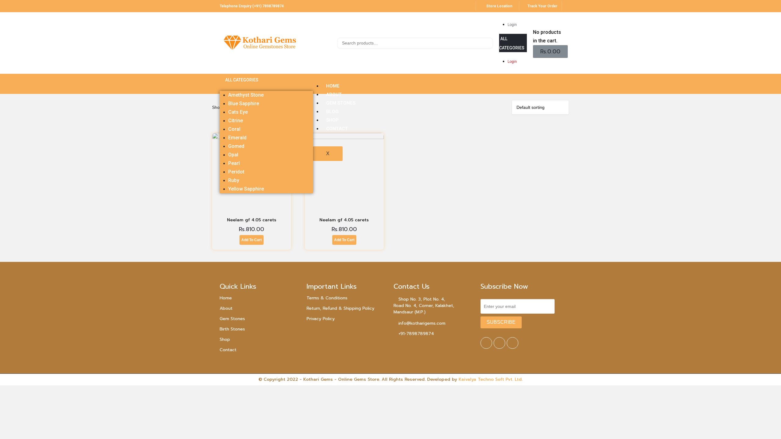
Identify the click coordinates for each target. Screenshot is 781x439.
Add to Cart (251, 240)
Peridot (236, 172)
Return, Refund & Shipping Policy (340, 308)
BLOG (332, 111)
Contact (228, 350)
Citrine (235, 120)
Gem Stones (232, 319)
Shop (225, 339)
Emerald (237, 138)
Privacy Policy (321, 319)
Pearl (234, 163)
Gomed (236, 146)
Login (512, 25)
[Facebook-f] (486, 343)
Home (226, 298)
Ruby (233, 180)
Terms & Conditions (327, 298)
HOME (333, 86)
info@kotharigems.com (421, 323)
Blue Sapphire (243, 103)
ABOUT (334, 94)
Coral (234, 129)
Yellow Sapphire (246, 189)
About (226, 308)
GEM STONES (340, 103)
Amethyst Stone (246, 95)
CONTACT (337, 128)
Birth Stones (232, 329)
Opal (233, 155)
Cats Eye (238, 112)
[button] (513, 43)
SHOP (332, 120)
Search (487, 44)
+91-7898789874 (416, 333)
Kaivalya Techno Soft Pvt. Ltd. (491, 379)
